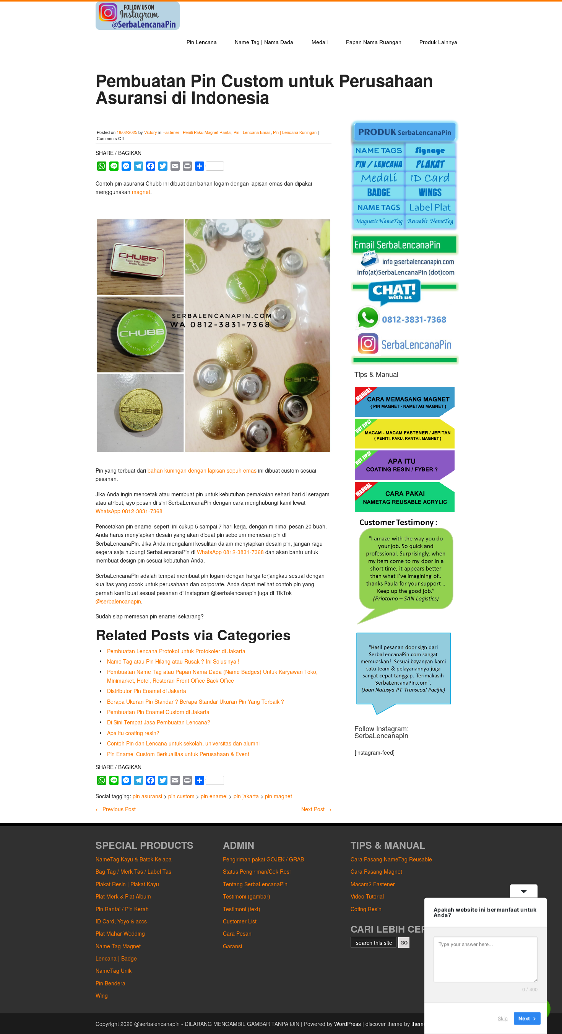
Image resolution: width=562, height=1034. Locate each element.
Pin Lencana (202, 42)
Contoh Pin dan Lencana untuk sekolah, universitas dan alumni (183, 743)
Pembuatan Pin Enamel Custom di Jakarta (158, 712)
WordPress (347, 1023)
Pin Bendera (110, 983)
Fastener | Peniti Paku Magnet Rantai (196, 132)
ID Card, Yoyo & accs (121, 921)
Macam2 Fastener (373, 884)
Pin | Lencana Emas (252, 132)
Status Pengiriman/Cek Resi (257, 871)
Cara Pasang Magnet (376, 871)
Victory (150, 132)
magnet (141, 192)
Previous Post (116, 809)
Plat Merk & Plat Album (123, 896)
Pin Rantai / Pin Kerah (122, 909)
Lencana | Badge (116, 958)
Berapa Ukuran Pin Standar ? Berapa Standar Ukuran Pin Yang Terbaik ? (195, 701)
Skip (503, 1018)
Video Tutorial (367, 896)
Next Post (316, 809)
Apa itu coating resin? (133, 733)
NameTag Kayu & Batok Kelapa (134, 859)
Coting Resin (366, 909)
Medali (320, 42)
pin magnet (278, 796)
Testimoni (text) (241, 909)
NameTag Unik (114, 970)
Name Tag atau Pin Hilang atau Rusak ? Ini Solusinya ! (173, 661)
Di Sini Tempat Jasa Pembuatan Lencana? (158, 722)
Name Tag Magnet (118, 946)
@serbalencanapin (118, 601)
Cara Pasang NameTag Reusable (391, 859)
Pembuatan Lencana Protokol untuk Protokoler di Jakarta (176, 651)
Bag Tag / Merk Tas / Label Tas (133, 871)
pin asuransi (147, 796)
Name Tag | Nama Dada (264, 42)
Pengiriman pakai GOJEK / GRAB (263, 859)
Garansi (232, 946)
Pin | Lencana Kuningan (295, 132)
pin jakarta (246, 796)
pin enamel (214, 796)
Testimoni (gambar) (246, 896)
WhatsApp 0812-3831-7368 (129, 511)
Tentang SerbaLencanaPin (255, 884)
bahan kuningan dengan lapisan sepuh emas (202, 470)
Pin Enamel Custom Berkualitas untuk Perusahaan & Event (178, 754)
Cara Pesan (237, 933)
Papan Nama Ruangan (373, 42)
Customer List (240, 921)
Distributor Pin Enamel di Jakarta (146, 691)
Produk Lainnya (438, 42)
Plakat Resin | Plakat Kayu (127, 884)
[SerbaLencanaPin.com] (138, 27)
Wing (102, 995)
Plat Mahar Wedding (120, 933)
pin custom (181, 796)
